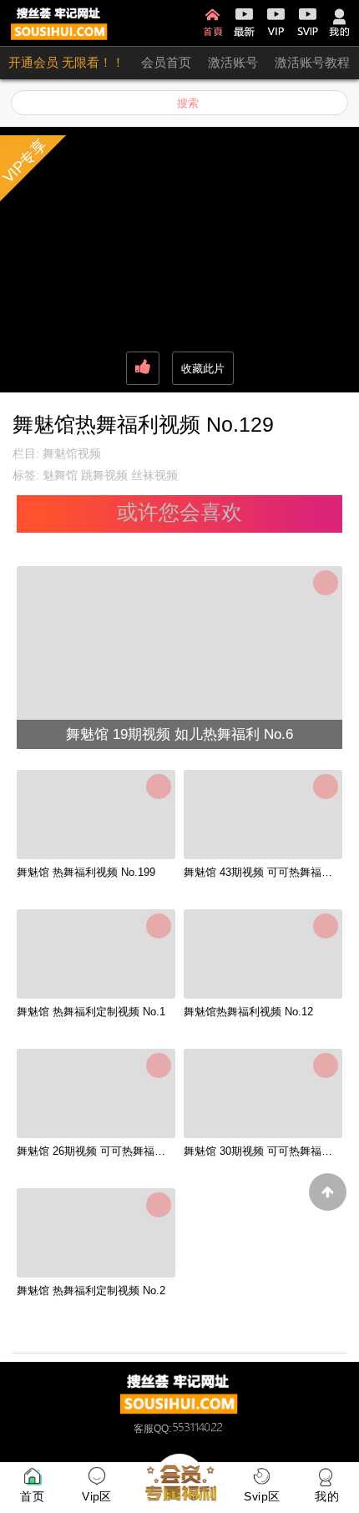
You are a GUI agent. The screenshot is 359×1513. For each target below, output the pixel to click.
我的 (339, 23)
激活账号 (233, 62)
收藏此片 (203, 368)
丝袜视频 (154, 475)
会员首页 (166, 62)
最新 (244, 23)
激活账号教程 (312, 62)
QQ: (162, 1429)
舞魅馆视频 (72, 453)
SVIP (307, 23)
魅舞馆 (60, 475)
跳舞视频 (104, 475)
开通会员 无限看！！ (66, 62)
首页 (212, 23)
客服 (144, 1429)
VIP (275, 23)
